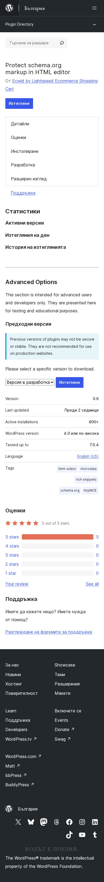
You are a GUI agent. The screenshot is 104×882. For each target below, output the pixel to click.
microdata (89, 469)
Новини (13, 674)
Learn (10, 710)
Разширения (67, 684)
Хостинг (13, 684)
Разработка (23, 164)
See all (92, 583)
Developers (16, 729)
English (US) (88, 456)
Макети (62, 693)
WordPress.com (23, 756)
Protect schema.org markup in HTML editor (37, 68)
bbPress (16, 775)
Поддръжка (23, 192)
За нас (12, 665)
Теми (60, 674)
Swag (63, 739)
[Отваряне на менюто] (95, 8)
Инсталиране (24, 151)
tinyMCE (90, 490)
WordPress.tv (21, 739)
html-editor (67, 469)
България (28, 809)
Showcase (65, 665)
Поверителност (21, 693)
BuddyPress (19, 784)
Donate (65, 729)
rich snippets (86, 479)
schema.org (70, 490)
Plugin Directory (19, 24)
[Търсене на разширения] (62, 43)
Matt (12, 766)
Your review (16, 583)
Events (61, 720)
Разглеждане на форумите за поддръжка (48, 631)
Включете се (68, 710)
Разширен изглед (29, 178)
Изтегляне (19, 103)
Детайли (20, 123)
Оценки (18, 137)
